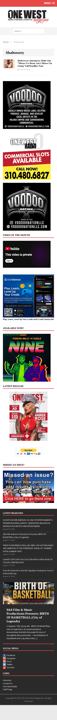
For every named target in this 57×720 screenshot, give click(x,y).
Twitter (10, 664)
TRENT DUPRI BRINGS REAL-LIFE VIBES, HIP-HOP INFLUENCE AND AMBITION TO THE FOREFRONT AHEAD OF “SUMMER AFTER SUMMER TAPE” (28, 548)
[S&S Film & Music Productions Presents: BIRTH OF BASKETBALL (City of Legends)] (28, 593)
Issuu (9, 661)
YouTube (10, 667)
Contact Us (7, 683)
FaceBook (11, 655)
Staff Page (7, 689)
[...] (36, 638)
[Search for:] (28, 31)
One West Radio (10, 686)
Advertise (7, 680)
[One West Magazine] (28, 17)
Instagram (11, 658)
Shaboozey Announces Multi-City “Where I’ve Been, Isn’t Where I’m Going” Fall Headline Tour (35, 63)
